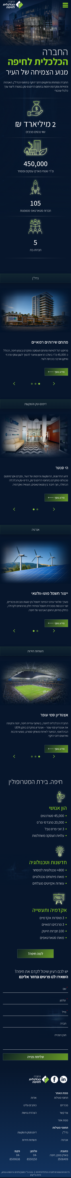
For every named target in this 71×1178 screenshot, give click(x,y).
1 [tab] (32, 384)
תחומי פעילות (61, 1098)
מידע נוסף (60, 372)
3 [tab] (39, 384)
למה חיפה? (35, 953)
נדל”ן (65, 1132)
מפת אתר (63, 1120)
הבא (53, 383)
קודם (14, 383)
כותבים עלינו (30, 1105)
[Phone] (35, 1000)
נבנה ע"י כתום (27, 1172)
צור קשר (64, 1113)
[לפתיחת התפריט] (65, 5)
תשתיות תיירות (29, 1140)
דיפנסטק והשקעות (27, 1132)
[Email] (35, 1012)
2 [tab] (35, 384)
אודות (34, 1098)
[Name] (35, 989)
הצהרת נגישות (29, 1113)
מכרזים (64, 1105)
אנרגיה (64, 1140)
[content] (35, 1040)
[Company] (35, 1023)
